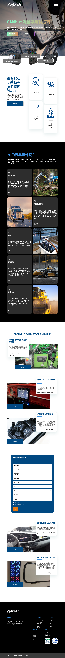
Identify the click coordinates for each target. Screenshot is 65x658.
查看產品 (26, 34)
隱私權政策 (20, 502)
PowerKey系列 (39, 622)
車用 (50, 622)
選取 (9, 192)
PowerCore (39, 627)
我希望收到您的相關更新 (20, 504)
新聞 (33, 639)
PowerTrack (39, 623)
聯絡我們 (15, 103)
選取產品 (23, 367)
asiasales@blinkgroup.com (14, 625)
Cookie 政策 (25, 655)
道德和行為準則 (47, 635)
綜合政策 (46, 634)
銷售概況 (34, 636)
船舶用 (51, 623)
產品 (33, 632)
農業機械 (51, 626)
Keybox (38, 626)
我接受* (19, 502)
